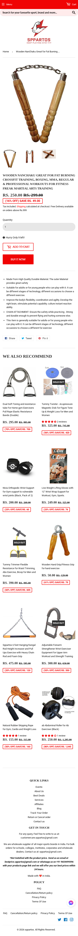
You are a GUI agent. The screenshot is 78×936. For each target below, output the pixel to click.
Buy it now (18, 259)
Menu (9, 4)
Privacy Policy (39, 897)
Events (39, 787)
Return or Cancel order (39, 817)
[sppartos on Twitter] (59, 920)
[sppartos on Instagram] (71, 920)
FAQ (39, 888)
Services (39, 800)
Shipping (21, 206)
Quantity (8, 219)
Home (6, 51)
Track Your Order (39, 812)
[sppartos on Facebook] (65, 920)
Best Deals (39, 795)
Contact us (39, 821)
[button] (49, 421)
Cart (73, 4)
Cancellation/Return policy (39, 893)
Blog (39, 808)
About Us (39, 791)
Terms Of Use (39, 901)
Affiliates (39, 804)
